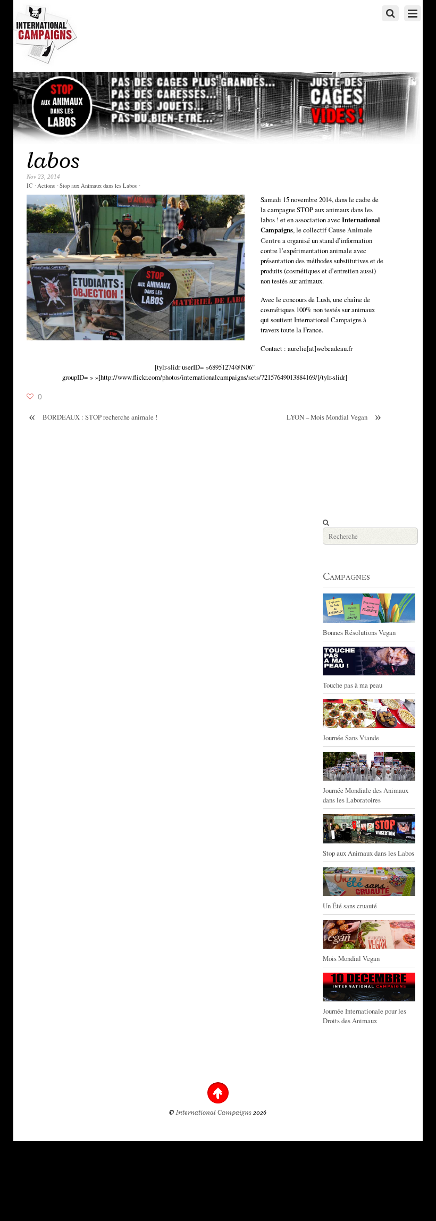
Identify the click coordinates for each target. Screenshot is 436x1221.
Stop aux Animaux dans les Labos (98, 185)
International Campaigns (213, 1112)
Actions (46, 185)
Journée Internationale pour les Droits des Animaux (364, 1015)
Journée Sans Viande (351, 737)
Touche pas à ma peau (352, 685)
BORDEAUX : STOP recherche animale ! (93, 417)
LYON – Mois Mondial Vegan (334, 417)
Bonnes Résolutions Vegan (359, 632)
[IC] (45, 61)
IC (29, 185)
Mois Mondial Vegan (351, 958)
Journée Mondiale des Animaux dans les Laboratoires (365, 795)
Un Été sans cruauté (350, 905)
